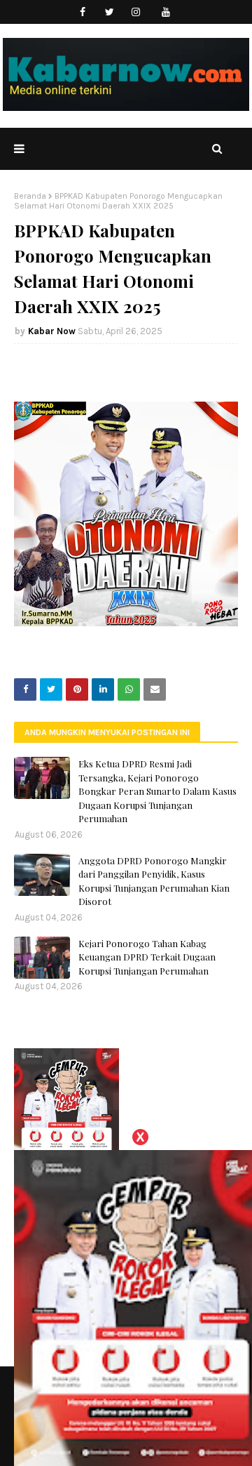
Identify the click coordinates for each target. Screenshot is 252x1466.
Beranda (30, 196)
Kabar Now (52, 331)
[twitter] (109, 12)
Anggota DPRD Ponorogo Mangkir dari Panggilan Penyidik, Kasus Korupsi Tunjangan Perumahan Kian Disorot (154, 881)
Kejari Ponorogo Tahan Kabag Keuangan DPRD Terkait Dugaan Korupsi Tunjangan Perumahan (147, 957)
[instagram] (136, 12)
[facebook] (83, 12)
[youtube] (166, 12)
